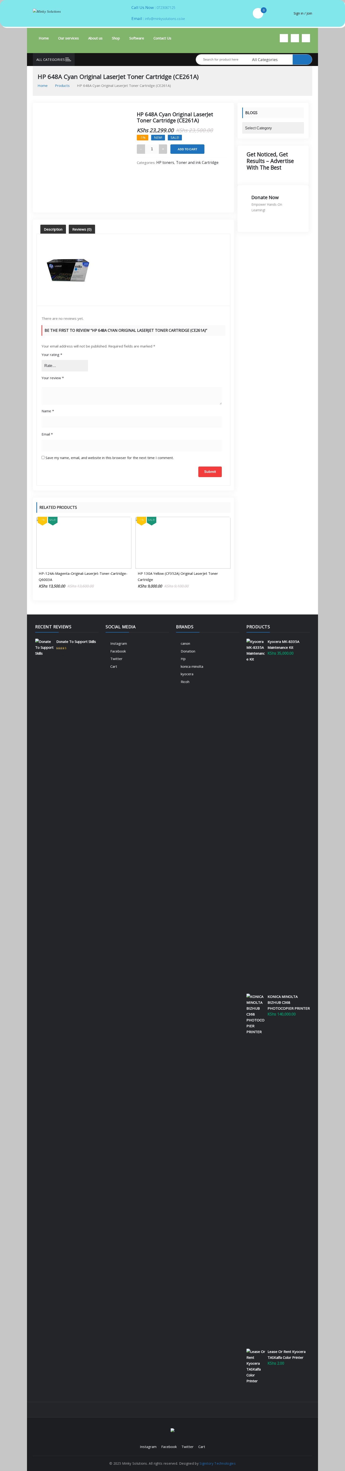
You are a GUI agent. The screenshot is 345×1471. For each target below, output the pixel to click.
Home (44, 38)
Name (48, 411)
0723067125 (166, 7)
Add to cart (187, 149)
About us (95, 38)
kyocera (187, 674)
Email (47, 434)
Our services (68, 38)
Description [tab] (53, 229)
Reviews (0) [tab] (82, 229)
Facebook (118, 651)
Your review (53, 377)
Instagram (118, 643)
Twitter (116, 658)
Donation (188, 651)
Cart (113, 666)
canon (185, 643)
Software (136, 38)
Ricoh (185, 681)
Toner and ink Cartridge (197, 162)
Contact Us (162, 38)
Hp (183, 658)
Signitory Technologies (217, 1463)
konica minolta (192, 666)
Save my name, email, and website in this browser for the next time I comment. (110, 457)
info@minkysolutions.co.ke (165, 18)
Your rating (52, 354)
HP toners (165, 162)
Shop (116, 38)
